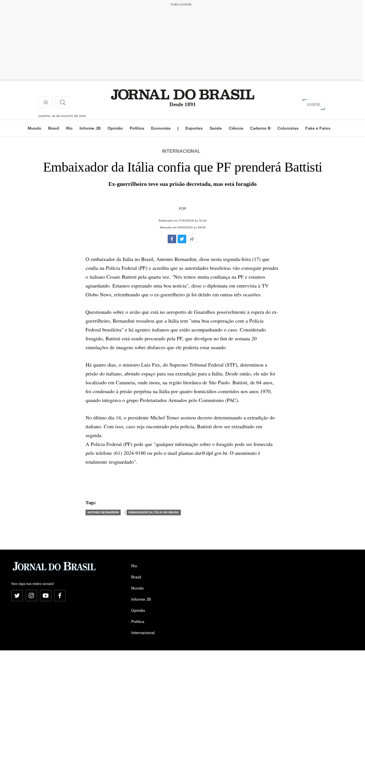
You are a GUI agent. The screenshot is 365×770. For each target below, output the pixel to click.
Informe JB (90, 128)
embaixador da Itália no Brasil (153, 512)
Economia (161, 128)
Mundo (34, 128)
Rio (69, 128)
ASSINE (314, 104)
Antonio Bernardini (103, 512)
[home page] (182, 94)
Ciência (236, 128)
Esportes (194, 128)
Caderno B (260, 128)
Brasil (53, 128)
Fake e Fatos (317, 128)
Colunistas (288, 128)
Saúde (216, 128)
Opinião (115, 128)
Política (137, 128)
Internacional (181, 151)
